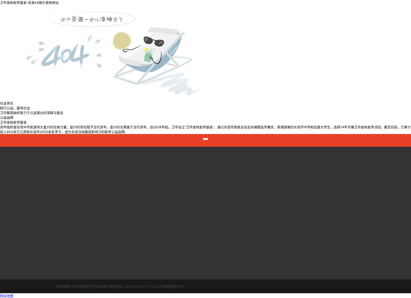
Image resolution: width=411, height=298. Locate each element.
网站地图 (6, 296)
